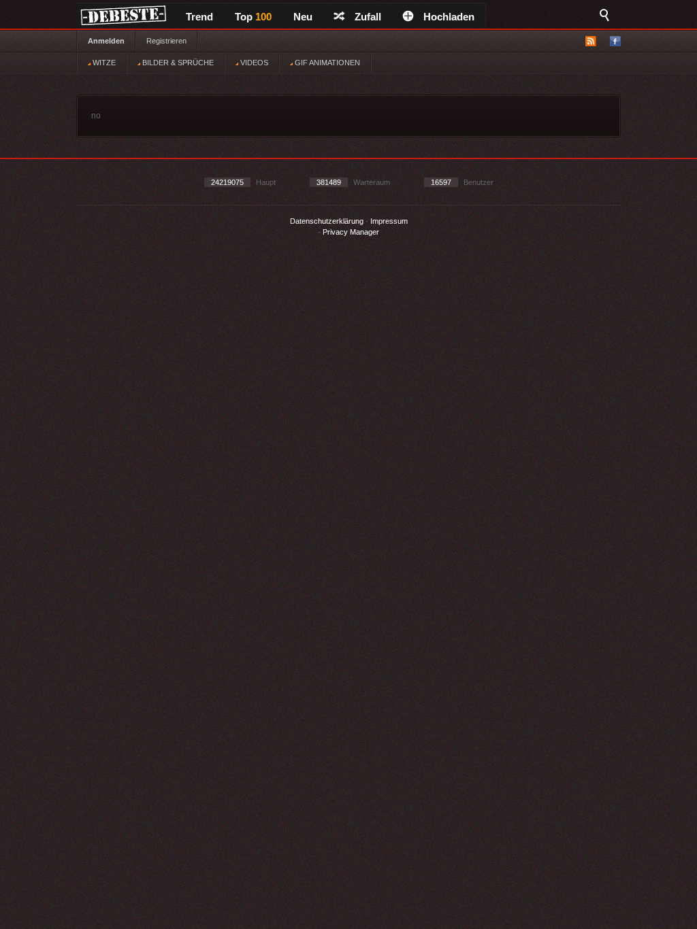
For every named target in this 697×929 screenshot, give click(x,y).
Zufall (368, 16)
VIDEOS (253, 62)
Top (253, 16)
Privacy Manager (351, 232)
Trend (199, 16)
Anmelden (106, 41)
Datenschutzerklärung (326, 221)
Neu (302, 16)
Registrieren (166, 41)
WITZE (103, 62)
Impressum (389, 221)
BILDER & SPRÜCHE (177, 62)
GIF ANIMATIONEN (326, 62)
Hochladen (448, 16)
